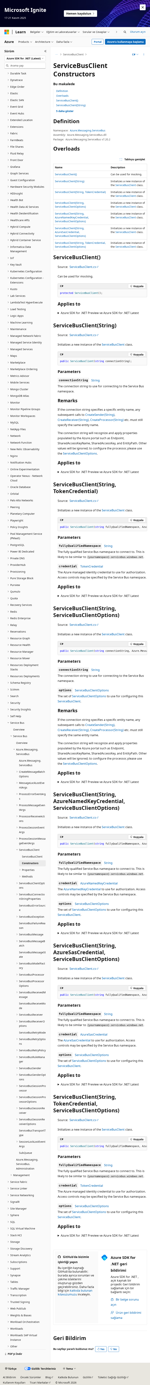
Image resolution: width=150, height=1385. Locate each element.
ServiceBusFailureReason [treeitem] (32, 926)
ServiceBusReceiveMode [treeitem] (32, 1006)
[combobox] (25, 58)
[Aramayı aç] (125, 32)
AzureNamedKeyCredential (99, 883)
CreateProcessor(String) (107, 420)
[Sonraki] (116, 32)
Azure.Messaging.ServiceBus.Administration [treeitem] (27, 1164)
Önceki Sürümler (30, 1377)
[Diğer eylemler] (144, 54)
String (95, 380)
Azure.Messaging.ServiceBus (87, 130)
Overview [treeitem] (19, 729)
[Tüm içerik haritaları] (56, 54)
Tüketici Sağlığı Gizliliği (112, 1377)
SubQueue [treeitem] (25, 1153)
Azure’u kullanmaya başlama (125, 41)
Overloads (62, 95)
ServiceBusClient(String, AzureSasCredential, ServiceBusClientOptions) (70, 232)
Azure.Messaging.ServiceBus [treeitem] (30, 763)
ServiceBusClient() (67, 100)
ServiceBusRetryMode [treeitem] (32, 1032)
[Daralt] (45, 51)
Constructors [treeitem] (30, 863)
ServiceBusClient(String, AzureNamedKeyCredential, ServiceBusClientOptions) (72, 217)
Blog (48, 1377)
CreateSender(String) (100, 415)
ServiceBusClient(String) (71, 105)
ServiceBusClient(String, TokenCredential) (80, 192)
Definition (62, 91)
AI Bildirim (9, 1377)
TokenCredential (91, 566)
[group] (102, 527)
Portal (98, 41)
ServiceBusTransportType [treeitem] (32, 1133)
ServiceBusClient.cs (83, 267)
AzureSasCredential (93, 1034)
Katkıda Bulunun (68, 1377)
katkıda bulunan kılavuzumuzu (75, 1292)
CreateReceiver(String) (73, 420)
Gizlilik (87, 1377)
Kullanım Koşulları (14, 1382)
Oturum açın (138, 31)
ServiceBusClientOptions (80, 453)
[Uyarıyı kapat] (143, 7)
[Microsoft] (6, 32)
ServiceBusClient (73, 54)
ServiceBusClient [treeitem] (32, 856)
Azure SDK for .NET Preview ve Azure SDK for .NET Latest (100, 313)
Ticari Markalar (39, 1382)
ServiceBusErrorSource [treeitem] (32, 908)
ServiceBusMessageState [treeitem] (32, 955)
